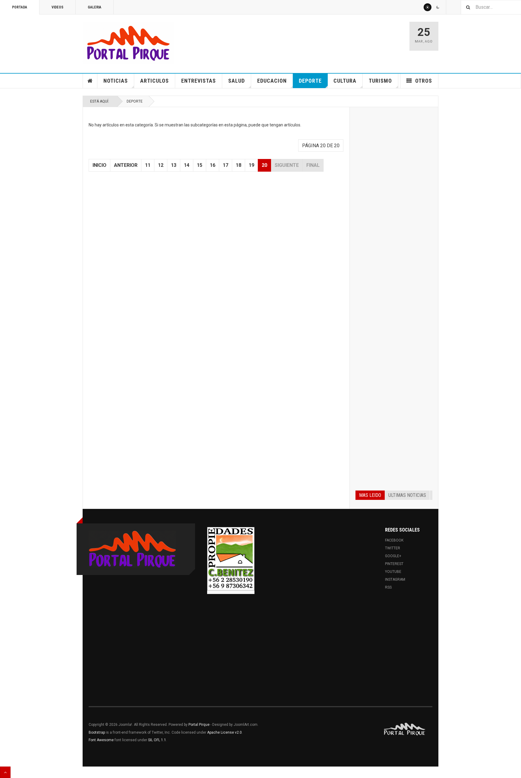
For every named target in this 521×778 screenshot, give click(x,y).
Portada (19, 7)
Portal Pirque (199, 724)
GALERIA (94, 7)
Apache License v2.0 (224, 732)
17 (225, 165)
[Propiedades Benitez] (230, 558)
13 (173, 165)
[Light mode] (427, 7)
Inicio (99, 165)
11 (147, 165)
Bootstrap (97, 732)
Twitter (392, 548)
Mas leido (370, 495)
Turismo (380, 81)
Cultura (344, 81)
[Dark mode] (438, 7)
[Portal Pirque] (128, 43)
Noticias (115, 81)
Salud (236, 81)
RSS (388, 587)
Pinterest (394, 564)
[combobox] (491, 7)
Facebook (394, 540)
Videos (57, 7)
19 (251, 165)
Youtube (393, 572)
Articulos (154, 81)
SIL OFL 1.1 (157, 740)
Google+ (393, 556)
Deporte (310, 81)
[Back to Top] (5, 772)
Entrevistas (198, 81)
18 (238, 165)
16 (212, 165)
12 (160, 165)
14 (186, 165)
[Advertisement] (393, 204)
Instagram (395, 579)
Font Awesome (101, 740)
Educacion (272, 81)
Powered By (404, 729)
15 (199, 165)
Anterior (125, 165)
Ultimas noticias (407, 495)
